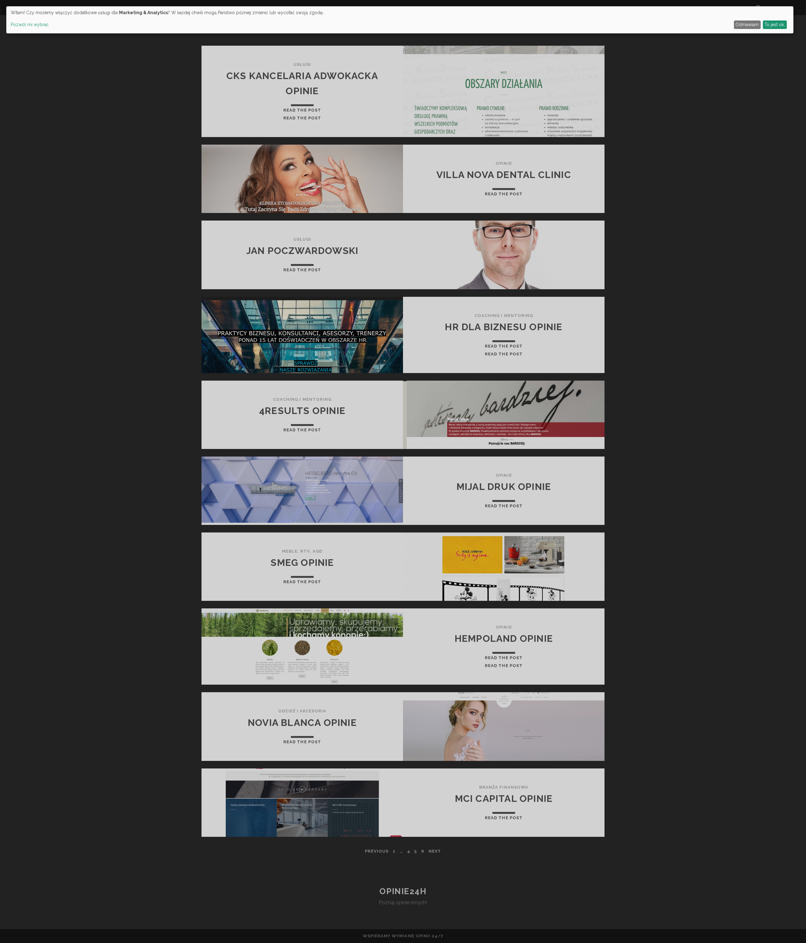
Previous (377, 851)
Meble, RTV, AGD (302, 551)
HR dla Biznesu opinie (503, 326)
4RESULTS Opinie (302, 410)
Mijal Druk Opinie (504, 486)
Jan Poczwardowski (302, 250)
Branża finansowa (503, 787)
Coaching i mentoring (503, 315)
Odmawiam (747, 24)
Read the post (302, 110)
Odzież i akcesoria (302, 711)
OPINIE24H (402, 891)
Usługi (302, 64)
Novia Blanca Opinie (302, 722)
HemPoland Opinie (504, 638)
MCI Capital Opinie (504, 798)
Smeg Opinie (302, 562)
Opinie (504, 163)
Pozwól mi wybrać (30, 24)
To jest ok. (774, 24)
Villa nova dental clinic (503, 174)
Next (435, 851)
